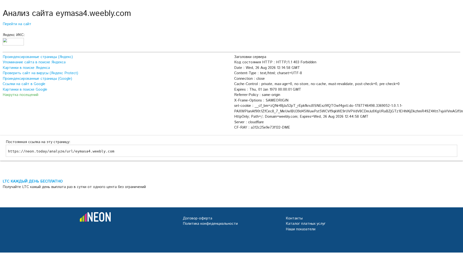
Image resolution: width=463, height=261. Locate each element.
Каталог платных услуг (306, 223)
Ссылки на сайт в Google (24, 84)
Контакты (294, 218)
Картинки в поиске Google (25, 89)
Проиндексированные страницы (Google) (37, 78)
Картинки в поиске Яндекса (26, 67)
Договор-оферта (197, 218)
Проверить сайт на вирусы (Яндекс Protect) (40, 73)
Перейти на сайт (17, 24)
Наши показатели (300, 229)
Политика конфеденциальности (210, 223)
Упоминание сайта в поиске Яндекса (34, 62)
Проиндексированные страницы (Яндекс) (38, 56)
